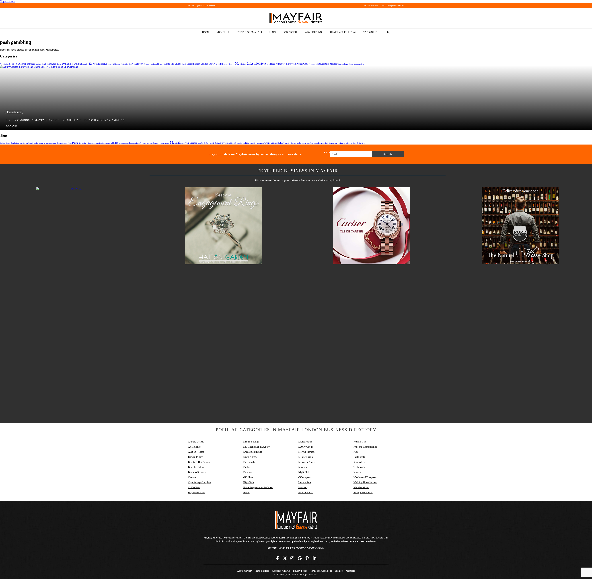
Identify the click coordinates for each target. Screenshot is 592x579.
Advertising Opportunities (393, 5)
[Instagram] (292, 558)
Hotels (184, 64)
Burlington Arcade (26, 143)
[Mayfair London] (296, 18)
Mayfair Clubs (203, 143)
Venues (357, 472)
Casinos (38, 64)
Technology (343, 64)
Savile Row (361, 143)
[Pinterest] (307, 558)
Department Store (196, 492)
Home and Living (172, 63)
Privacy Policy (300, 570)
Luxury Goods (215, 64)
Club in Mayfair (49, 64)
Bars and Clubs (195, 457)
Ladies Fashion (193, 64)
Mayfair (175, 142)
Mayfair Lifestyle (247, 63)
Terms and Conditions (321, 570)
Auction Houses (196, 452)
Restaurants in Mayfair (326, 64)
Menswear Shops (306, 462)
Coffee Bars (194, 487)
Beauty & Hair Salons (199, 462)
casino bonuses (39, 143)
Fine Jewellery (127, 64)
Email (327, 152)
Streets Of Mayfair (249, 32)
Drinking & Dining (71, 63)
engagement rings (51, 143)
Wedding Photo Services (365, 482)
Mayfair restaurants (257, 143)
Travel (351, 64)
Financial (117, 64)
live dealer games (104, 143)
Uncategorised (359, 64)
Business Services (26, 63)
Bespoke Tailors (196, 467)
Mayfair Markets (306, 452)
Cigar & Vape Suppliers (199, 482)
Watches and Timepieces (365, 477)
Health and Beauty (156, 64)
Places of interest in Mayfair (282, 63)
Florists (246, 467)
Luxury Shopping (153, 143)
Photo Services (305, 492)
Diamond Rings (251, 441)
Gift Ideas (145, 64)
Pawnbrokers (304, 482)
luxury (144, 143)
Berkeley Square (5, 143)
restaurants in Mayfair (347, 143)
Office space (304, 477)
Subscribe (387, 154)
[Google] (299, 558)
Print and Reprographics (365, 446)
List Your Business (370, 5)
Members (350, 570)
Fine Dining (73, 143)
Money (263, 63)
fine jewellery (83, 143)
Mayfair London (228, 142)
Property (312, 64)
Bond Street (15, 143)
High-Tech (248, 482)
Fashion (110, 63)
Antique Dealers (196, 441)
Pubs (356, 452)
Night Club (303, 472)
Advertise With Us (281, 570)
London (204, 63)
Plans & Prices (262, 570)
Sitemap (339, 570)
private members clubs (310, 143)
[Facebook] (277, 558)
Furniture (247, 472)
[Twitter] (285, 558)
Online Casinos (271, 143)
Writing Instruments (363, 492)
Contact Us (290, 32)
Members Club (305, 457)
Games (138, 63)
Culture (59, 64)
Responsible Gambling (327, 143)
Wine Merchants (361, 487)
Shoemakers (359, 462)
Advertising (313, 32)
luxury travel (164, 143)
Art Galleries (4, 64)
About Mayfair (244, 570)
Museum (302, 467)
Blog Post (12, 64)
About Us (222, 32)
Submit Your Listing (342, 32)
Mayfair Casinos (189, 143)
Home (206, 32)
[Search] (388, 32)
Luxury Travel (228, 64)
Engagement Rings (252, 452)
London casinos (124, 143)
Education (84, 64)
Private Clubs (302, 64)
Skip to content (7, 1)
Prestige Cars (360, 441)
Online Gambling (284, 143)
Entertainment (97, 63)
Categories (370, 32)
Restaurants (359, 457)
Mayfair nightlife (243, 143)
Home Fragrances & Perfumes (258, 487)
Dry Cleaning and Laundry (256, 446)
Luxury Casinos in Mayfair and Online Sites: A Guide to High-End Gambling (65, 120)
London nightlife (135, 143)
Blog (272, 32)
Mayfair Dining (214, 143)
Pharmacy (303, 487)
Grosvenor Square (93, 143)
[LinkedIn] (314, 558)
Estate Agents (250, 457)
